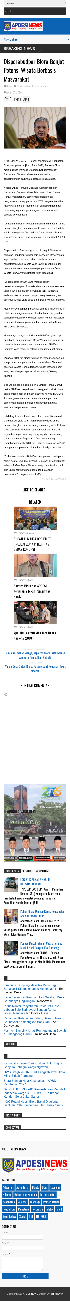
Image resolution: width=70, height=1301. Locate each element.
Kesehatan (9, 1202)
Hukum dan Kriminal (26, 1194)
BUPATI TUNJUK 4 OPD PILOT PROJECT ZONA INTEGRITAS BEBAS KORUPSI (32, 544)
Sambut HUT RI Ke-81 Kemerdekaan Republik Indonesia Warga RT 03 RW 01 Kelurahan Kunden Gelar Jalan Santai (35, 1093)
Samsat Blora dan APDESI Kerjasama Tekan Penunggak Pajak (32, 591)
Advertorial (22, 1187)
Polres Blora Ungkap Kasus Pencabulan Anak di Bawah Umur (42, 913)
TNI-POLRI (41, 1216)
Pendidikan (9, 1209)
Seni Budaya (9, 1216)
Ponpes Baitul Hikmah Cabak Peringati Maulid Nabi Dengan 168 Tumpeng (42, 945)
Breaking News (19, 48)
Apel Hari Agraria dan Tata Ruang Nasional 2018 (35, 635)
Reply (9, 86)
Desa (45, 1187)
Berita (20, 86)
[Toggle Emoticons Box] (6, 694)
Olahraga (35, 1202)
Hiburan (7, 1194)
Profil (59, 1209)
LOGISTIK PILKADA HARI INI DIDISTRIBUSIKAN (35, 881)
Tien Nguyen (56, 1294)
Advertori (8, 1187)
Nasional (28, 86)
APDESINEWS (30, 1294)
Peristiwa (23, 1209)
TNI (31, 1216)
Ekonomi (55, 1187)
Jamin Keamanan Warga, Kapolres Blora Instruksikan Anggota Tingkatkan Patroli (35, 655)
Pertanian (37, 1209)
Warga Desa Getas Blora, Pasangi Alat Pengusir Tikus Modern (35, 668)
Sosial (22, 1216)
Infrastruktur (48, 1194)
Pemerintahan (41, 86)
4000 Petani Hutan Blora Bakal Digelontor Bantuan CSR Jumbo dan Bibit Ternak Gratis (33, 1103)
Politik (49, 1209)
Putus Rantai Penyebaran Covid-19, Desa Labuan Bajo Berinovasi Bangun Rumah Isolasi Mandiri (31, 1010)
